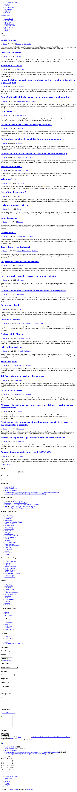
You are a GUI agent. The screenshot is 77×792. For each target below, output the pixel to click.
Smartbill (7, 613)
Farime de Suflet (9, 525)
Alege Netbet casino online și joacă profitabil (26, 504)
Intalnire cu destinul (10, 319)
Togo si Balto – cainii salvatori (15, 247)
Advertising (19, 128)
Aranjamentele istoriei (12, 390)
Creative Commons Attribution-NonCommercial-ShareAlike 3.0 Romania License (50, 737)
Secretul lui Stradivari (11, 65)
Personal (28, 351)
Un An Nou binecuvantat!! (13, 192)
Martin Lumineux (10, 568)
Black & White (9, 586)
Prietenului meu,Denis (11, 347)
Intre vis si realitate (10, 594)
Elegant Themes (13, 789)
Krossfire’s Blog (9, 599)
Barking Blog (9, 638)
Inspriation (8, 532)
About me (7, 4)
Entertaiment (20, 86)
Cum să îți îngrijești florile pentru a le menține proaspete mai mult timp (35, 97)
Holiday (19, 56)
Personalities (8, 22)
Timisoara (7, 29)
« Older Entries (5, 464)
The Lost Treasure (10, 570)
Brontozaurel (8, 587)
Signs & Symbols (10, 20)
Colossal (7, 565)
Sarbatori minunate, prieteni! (15, 205)
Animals (18, 44)
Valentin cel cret (9, 179)
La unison (7, 627)
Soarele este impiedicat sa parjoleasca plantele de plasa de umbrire (33, 437)
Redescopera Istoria (10, 542)
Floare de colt (9, 527)
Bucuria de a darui (10, 305)
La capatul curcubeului (11, 535)
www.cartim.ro (13, 738)
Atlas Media (8, 622)
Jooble (6, 598)
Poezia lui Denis (8, 40)
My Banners (8, 9)
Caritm (19, 737)
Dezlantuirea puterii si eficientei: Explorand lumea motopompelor (33, 139)
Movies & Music (9, 24)
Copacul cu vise (9, 589)
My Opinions (21, 101)
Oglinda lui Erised (10, 539)
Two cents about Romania (12, 573)
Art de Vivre (8, 515)
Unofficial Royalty (10, 575)
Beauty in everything (11, 561)
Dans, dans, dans (9, 218)
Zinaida (7, 554)
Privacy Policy (9, 778)
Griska (6, 642)
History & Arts (9, 19)
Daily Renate (8, 520)
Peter (6, 506)
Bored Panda (8, 563)
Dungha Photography (11, 566)
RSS (6, 743)
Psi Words (8, 540)
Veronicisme (8, 549)
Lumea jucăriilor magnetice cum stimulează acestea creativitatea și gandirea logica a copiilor (32, 492)
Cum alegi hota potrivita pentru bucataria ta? (23, 506)
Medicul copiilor (9, 361)
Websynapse (8, 615)
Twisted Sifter (9, 572)
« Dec (2, 773)
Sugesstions (8, 11)
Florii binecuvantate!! (11, 52)
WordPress (30, 789)
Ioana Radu (8, 596)
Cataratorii (8, 518)
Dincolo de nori (9, 524)
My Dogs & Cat (26, 44)
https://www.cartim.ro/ (36, 739)
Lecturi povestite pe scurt (12, 537)
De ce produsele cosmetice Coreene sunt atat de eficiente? (29, 276)
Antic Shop (8, 584)
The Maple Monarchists (12, 546)
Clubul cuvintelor (10, 25)
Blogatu (7, 612)
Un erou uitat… (8, 232)
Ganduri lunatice (9, 529)
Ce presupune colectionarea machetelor (20, 261)
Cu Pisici (7, 640)
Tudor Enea (8, 503)
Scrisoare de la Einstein (12, 334)
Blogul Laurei (9, 517)
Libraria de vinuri (10, 629)
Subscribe (7, 12)
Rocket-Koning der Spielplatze (14, 643)
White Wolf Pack (10, 577)
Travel (6, 30)
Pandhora (7, 603)
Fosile (6, 591)
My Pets (7, 5)
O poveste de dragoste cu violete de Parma (23, 508)
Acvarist (7, 637)
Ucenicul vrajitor (9, 547)
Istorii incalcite (9, 534)
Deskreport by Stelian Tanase (13, 522)
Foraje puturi (8, 626)
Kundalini (7, 601)
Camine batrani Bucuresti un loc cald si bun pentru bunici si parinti (33, 290)
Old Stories (25, 157)
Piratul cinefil (8, 604)
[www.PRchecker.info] (8, 713)
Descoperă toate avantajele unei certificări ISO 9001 (26, 452)
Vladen (7, 551)
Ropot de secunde (10, 544)
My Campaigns (9, 7)
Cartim (5, 44)
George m (7, 504)
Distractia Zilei (9, 624)
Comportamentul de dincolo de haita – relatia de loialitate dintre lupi (34, 153)
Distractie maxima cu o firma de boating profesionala (26, 124)
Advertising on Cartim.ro (12, 2)
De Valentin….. (8, 111)
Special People (9, 27)
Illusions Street (9, 530)
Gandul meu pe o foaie (11, 592)
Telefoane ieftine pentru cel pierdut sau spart (22, 376)
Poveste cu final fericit (11, 166)
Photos (31, 157)
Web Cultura (8, 552)
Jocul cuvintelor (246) (20, 503)
